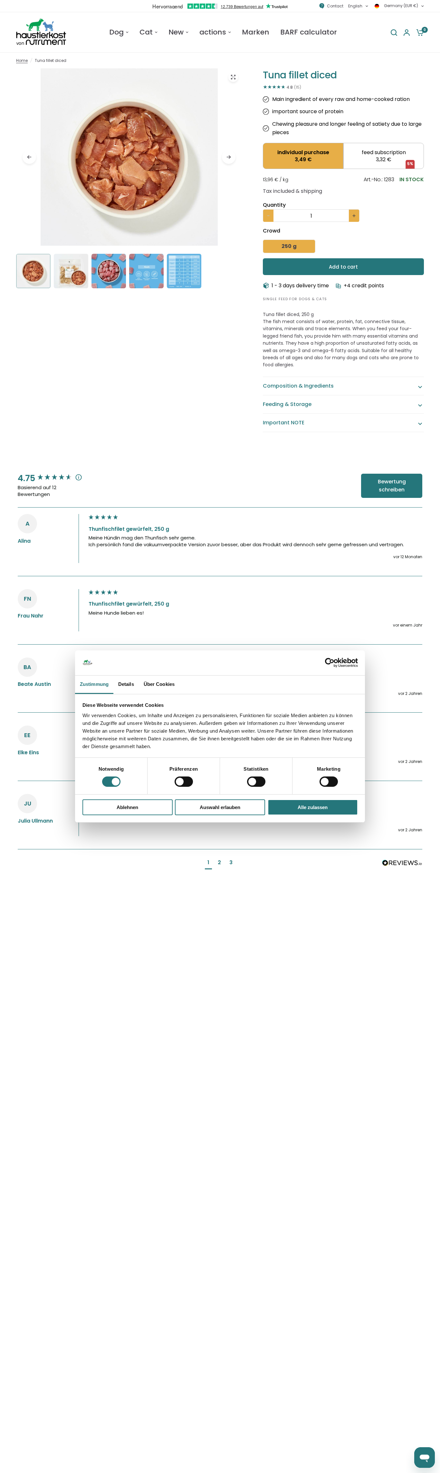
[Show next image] (228, 157)
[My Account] (406, 32)
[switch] (184, 781)
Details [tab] (126, 684)
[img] (129, 181)
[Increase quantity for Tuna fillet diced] (354, 216)
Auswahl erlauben (220, 807)
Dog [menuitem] (116, 32)
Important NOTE (283, 422)
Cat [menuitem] (146, 32)
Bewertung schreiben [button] (392, 486)
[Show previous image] (29, 157)
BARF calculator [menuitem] (308, 32)
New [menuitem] (176, 32)
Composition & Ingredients (298, 386)
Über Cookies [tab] (159, 684)
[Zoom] (233, 77)
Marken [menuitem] (255, 32)
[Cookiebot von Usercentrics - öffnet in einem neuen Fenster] (329, 662)
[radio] (303, 156)
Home (22, 60)
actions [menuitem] (212, 32)
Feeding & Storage (287, 404)
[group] (51, 478)
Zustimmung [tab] (94, 684)
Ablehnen (127, 807)
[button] (208, 863)
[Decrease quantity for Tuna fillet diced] (268, 216)
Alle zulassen (313, 807)
